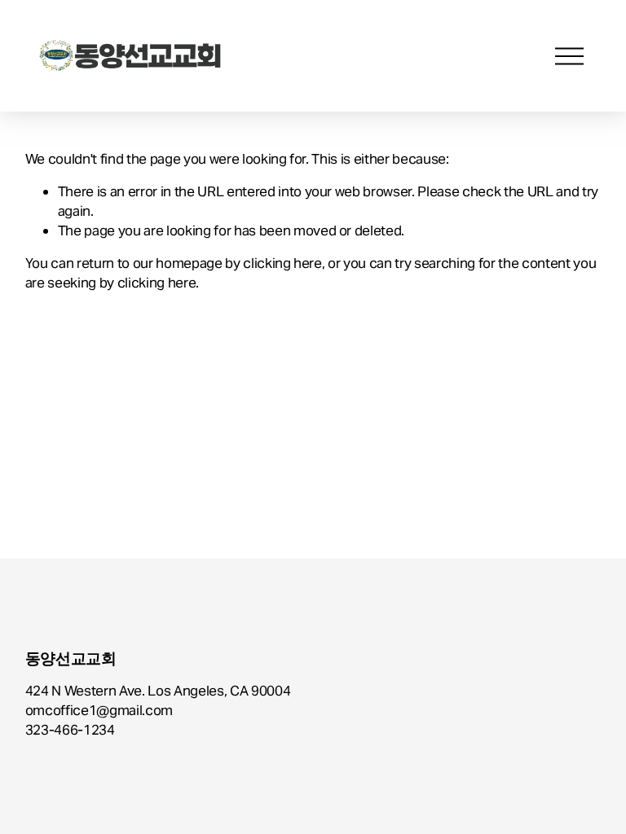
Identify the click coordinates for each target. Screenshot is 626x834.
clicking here (282, 263)
